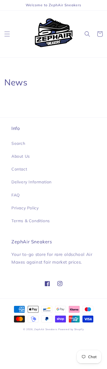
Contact (19, 169)
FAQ (15, 195)
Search (18, 143)
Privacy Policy (25, 207)
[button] (7, 34)
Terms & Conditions (30, 220)
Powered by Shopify (71, 329)
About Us (20, 156)
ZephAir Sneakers (45, 329)
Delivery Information (31, 182)
